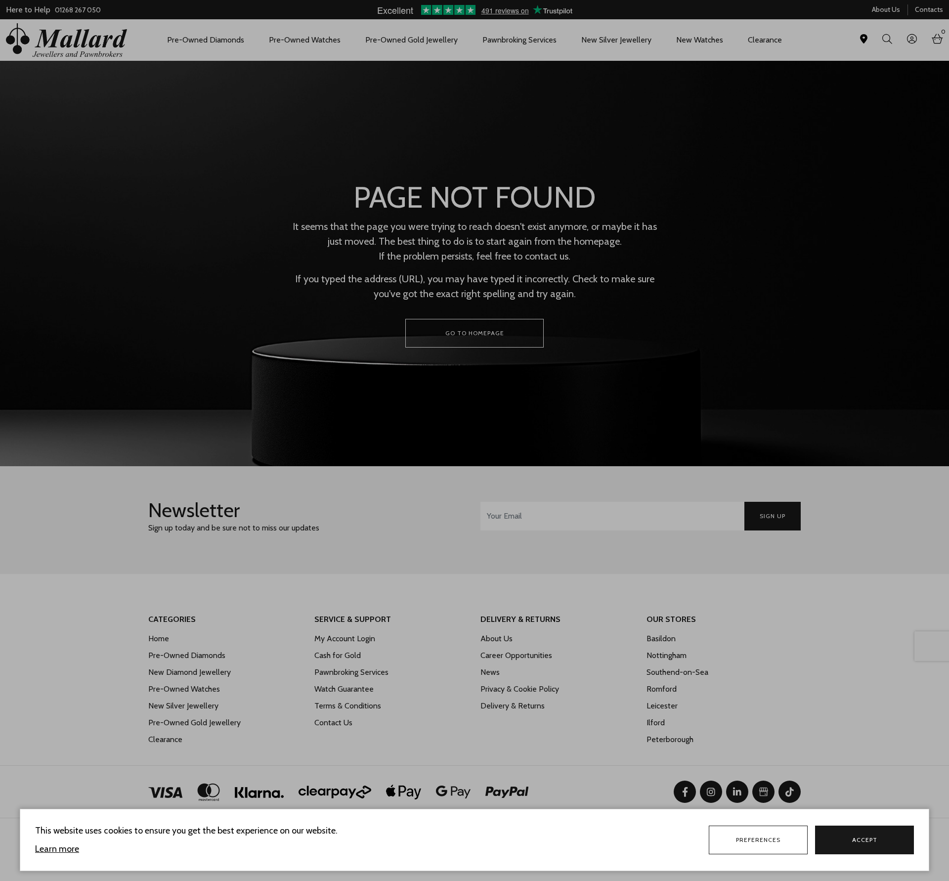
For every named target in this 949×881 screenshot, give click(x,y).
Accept (864, 839)
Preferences (758, 839)
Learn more (57, 848)
